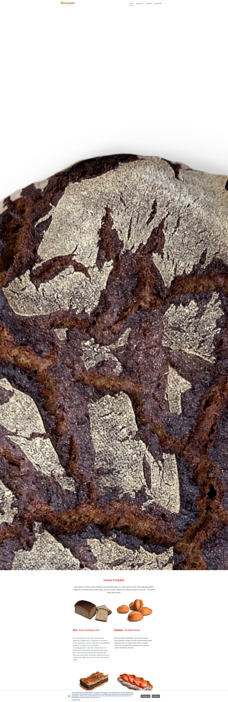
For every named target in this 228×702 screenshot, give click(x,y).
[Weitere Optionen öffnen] (165, 3)
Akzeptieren (145, 696)
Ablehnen (156, 696)
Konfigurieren (76, 699)
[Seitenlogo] (68, 4)
